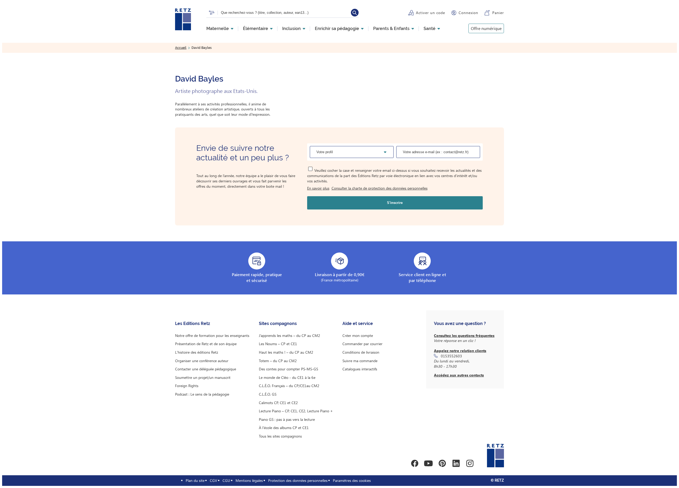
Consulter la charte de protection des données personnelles (380, 188)
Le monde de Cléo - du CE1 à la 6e (287, 377)
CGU (226, 480)
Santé (430, 28)
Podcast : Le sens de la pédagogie (202, 394)
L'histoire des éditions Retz (196, 352)
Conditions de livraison (360, 352)
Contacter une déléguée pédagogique (205, 368)
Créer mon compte (357, 335)
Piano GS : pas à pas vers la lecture (287, 419)
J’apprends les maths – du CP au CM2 (289, 335)
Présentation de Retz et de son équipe (206, 343)
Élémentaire (255, 28)
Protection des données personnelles (298, 480)
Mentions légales (249, 480)
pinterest (442, 463)
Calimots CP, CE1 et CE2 (278, 402)
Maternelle (217, 28)
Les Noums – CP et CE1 (278, 343)
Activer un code (430, 12)
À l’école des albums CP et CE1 (284, 427)
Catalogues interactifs (359, 368)
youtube (428, 463)
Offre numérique (486, 28)
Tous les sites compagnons (280, 436)
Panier (498, 12)
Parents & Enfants (391, 28)
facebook (415, 463)
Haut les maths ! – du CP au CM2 (286, 352)
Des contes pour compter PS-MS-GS (288, 368)
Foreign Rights (186, 385)
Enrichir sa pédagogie (337, 28)
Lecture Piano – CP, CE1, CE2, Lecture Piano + (296, 410)
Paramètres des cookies (352, 480)
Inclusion (291, 28)
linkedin (456, 463)
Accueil (180, 48)
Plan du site (195, 480)
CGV (213, 480)
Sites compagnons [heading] (278, 323)
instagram (470, 463)
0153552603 (451, 355)
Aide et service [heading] (357, 323)
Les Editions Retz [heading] (192, 323)
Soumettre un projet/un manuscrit (202, 377)
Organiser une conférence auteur (201, 360)
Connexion (468, 12)
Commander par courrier (362, 343)
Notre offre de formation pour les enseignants (212, 335)
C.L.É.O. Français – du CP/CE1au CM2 (289, 385)
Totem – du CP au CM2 (278, 360)
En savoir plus (318, 188)
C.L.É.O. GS (267, 394)
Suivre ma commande (359, 360)
